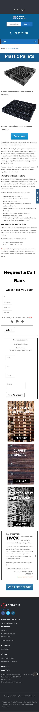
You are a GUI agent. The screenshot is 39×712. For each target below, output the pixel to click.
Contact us (4, 249)
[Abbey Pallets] (19, 17)
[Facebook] (3, 613)
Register (16, 10)
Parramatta (12, 704)
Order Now (19, 136)
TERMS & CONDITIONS (7, 640)
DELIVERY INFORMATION (8, 634)
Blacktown (20, 704)
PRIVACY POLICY (6, 637)
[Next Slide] (36, 556)
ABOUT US (4, 630)
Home (3, 48)
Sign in (23, 10)
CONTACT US (5, 649)
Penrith (34, 702)
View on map (5, 609)
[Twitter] (8, 613)
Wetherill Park (29, 704)
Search (27, 24)
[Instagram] (13, 613)
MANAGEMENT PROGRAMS (9, 661)
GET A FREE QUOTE (19, 587)
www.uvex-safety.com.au (25, 577)
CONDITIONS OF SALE (7, 658)
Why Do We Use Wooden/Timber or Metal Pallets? (16, 702)
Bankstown (5, 707)
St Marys (5, 704)
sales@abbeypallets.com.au (13, 682)
